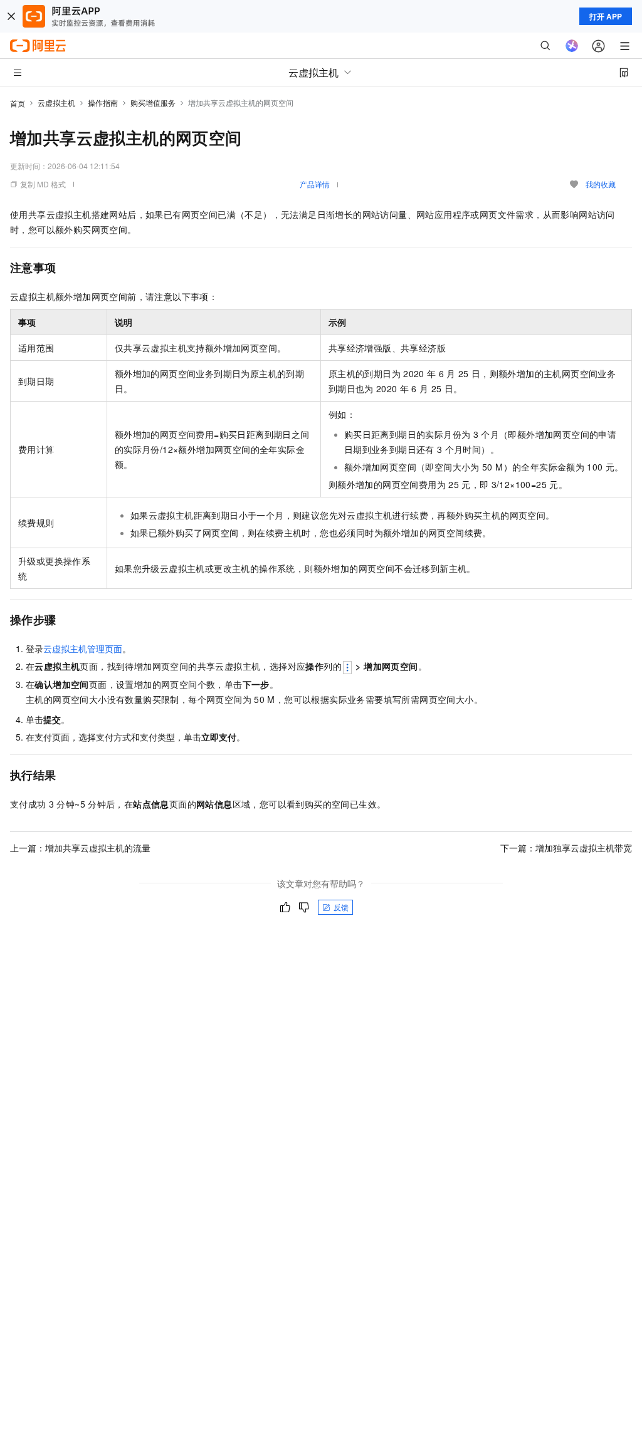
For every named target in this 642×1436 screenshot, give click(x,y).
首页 (17, 103)
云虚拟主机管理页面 (82, 648)
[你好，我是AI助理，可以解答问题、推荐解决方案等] (572, 46)
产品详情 (315, 184)
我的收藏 (601, 184)
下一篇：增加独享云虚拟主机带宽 (566, 847)
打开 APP (605, 16)
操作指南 (103, 102)
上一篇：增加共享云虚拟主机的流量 (80, 847)
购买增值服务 (153, 102)
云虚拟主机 (56, 102)
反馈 (341, 907)
